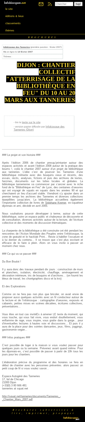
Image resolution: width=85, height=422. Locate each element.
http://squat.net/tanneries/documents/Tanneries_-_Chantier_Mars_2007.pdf (31, 398)
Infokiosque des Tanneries (16, 47)
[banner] (15, 2)
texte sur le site (31, 122)
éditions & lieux (14, 16)
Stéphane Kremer (55, 202)
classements (13, 23)
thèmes (9, 30)
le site (9, 8)
